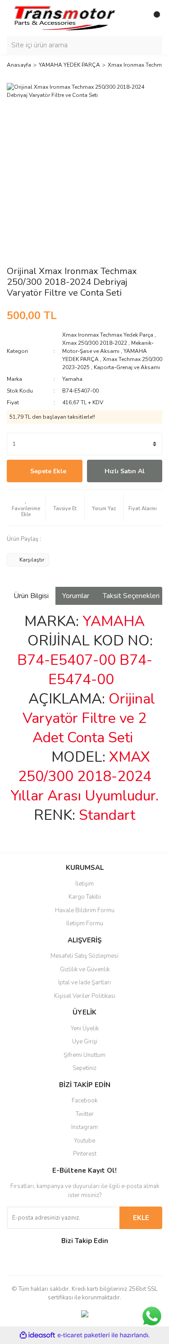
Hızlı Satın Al (125, 471)
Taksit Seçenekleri (131, 596)
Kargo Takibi (85, 897)
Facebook (84, 1101)
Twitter (85, 1114)
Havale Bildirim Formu (84, 910)
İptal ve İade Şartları (84, 982)
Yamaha (72, 379)
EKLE (141, 1217)
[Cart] (153, 18)
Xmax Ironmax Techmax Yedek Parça (107, 334)
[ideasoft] (37, 1335)
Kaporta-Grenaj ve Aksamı (127, 367)
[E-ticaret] (83, 1335)
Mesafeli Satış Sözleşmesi (84, 956)
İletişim (84, 884)
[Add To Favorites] (26, 507)
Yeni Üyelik (85, 1028)
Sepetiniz (84, 1068)
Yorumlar (75, 596)
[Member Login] (135, 18)
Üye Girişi (84, 1042)
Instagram (84, 1127)
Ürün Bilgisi (31, 596)
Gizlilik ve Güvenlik (85, 969)
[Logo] (64, 17)
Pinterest (84, 1154)
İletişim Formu (84, 923)
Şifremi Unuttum (84, 1055)
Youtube (84, 1141)
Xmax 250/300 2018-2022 (94, 343)
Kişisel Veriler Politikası (84, 996)
